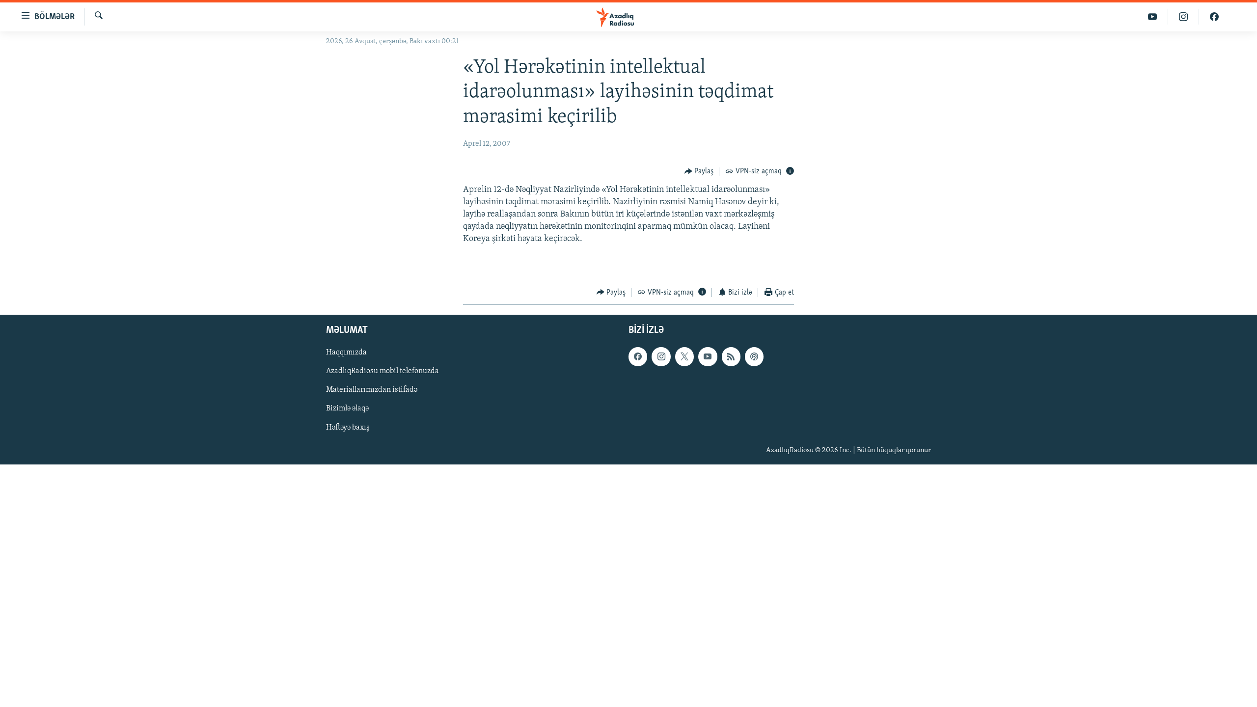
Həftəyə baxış (348, 428)
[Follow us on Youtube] (707, 356)
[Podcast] (754, 356)
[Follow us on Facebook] (637, 356)
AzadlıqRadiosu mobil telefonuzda (382, 372)
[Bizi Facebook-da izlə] (1214, 17)
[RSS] (731, 356)
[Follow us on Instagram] (661, 356)
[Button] (699, 171)
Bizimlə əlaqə (347, 409)
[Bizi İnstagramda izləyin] (1183, 17)
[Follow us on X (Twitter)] (684, 356)
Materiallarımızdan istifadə (371, 390)
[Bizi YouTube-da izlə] (1152, 17)
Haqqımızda (346, 352)
